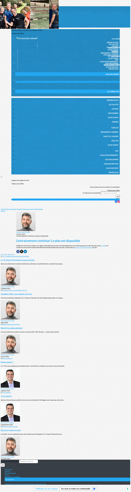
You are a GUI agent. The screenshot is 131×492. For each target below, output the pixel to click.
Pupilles (114, 51)
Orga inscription (111, 164)
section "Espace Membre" (83, 247)
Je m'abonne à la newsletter (92, 193)
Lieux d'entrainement (109, 61)
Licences (7, 471)
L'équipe (115, 46)
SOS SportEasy (112, 67)
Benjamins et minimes (109, 53)
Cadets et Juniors (110, 55)
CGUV (7, 475)
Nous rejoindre (111, 63)
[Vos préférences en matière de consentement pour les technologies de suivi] (127, 488)
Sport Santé (113, 50)
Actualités (113, 44)
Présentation (112, 42)
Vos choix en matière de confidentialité (75, 489)
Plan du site (8, 469)
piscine (103, 245)
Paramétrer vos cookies (12, 477)
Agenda (115, 122)
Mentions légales (10, 473)
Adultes (114, 140)
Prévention (113, 69)
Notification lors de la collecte (47, 489)
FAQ (116, 60)
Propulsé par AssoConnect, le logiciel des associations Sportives (25, 484)
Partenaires (113, 113)
